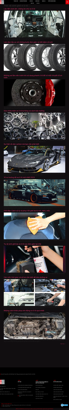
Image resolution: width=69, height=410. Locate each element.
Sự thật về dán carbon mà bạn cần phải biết (21, 144)
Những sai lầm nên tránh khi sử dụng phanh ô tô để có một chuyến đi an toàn (33, 76)
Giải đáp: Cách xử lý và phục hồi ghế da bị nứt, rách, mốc (27, 211)
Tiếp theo (62, 343)
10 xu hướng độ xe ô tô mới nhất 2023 (19, 177)
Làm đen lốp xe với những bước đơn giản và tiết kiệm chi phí (28, 42)
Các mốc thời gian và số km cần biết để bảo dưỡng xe (25, 277)
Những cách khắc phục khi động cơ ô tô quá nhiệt (24, 310)
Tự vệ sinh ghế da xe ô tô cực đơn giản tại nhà (22, 244)
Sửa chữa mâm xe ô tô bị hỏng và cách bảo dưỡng (24, 111)
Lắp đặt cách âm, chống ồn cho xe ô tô (19, 9)
